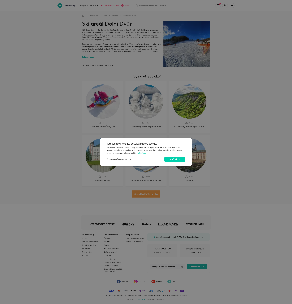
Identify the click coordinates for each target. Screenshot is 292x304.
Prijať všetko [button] (175, 159)
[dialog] (146, 152)
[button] (119, 159)
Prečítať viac (141, 153)
